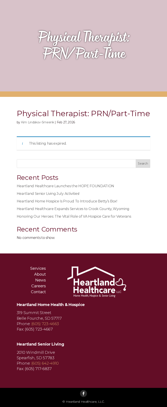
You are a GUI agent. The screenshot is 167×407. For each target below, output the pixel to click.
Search (143, 163)
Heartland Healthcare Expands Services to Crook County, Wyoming (73, 209)
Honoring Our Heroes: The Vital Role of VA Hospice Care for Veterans (74, 216)
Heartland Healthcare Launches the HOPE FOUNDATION (65, 186)
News (40, 280)
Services (38, 268)
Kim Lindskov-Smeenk (37, 122)
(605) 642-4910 (45, 363)
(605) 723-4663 (45, 323)
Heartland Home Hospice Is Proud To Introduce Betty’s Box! (67, 201)
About (40, 274)
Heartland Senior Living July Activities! (48, 194)
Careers (38, 286)
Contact (38, 292)
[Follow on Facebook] (83, 393)
